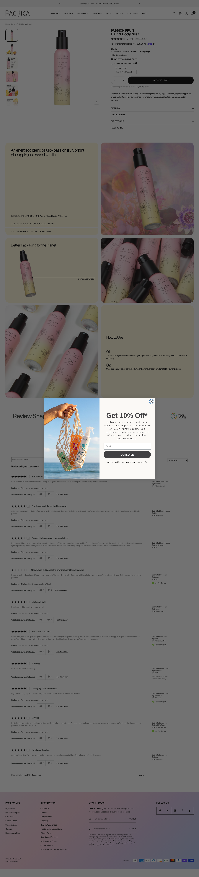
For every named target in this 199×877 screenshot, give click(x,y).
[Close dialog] (151, 401)
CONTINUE (127, 454)
